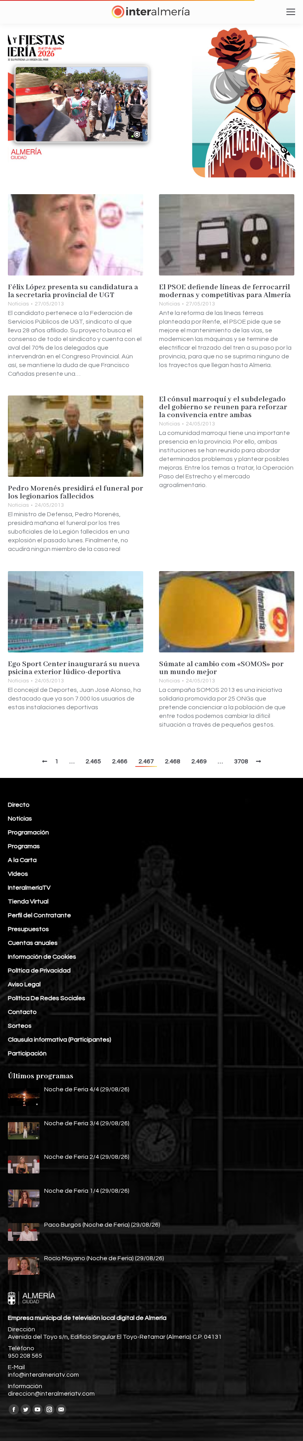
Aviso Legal (24, 984)
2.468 (172, 761)
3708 (241, 761)
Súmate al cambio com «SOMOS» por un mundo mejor (221, 668)
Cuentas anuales (33, 943)
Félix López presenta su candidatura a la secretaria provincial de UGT (73, 291)
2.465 (93, 761)
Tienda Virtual (28, 901)
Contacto (22, 1012)
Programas (24, 846)
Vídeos (18, 874)
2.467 (146, 761)
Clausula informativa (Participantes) (59, 1039)
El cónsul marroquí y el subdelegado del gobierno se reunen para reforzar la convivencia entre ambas (223, 407)
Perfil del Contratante (39, 915)
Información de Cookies (42, 957)
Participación (27, 1053)
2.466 (119, 761)
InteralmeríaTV (29, 887)
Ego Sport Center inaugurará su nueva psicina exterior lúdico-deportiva (74, 668)
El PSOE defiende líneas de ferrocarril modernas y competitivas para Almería (225, 291)
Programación (28, 832)
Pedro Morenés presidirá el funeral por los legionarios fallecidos (75, 492)
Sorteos (20, 1026)
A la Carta (22, 860)
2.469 (199, 761)
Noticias (18, 304)
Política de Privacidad (39, 970)
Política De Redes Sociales (46, 998)
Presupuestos (28, 929)
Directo (19, 805)
